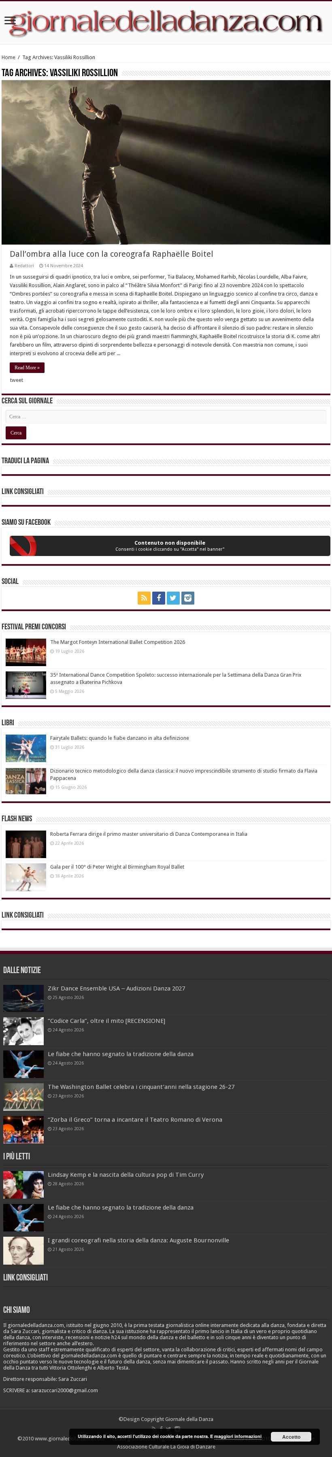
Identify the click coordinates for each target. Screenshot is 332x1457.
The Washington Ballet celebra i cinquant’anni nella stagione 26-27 (141, 1087)
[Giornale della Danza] (166, 22)
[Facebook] (158, 598)
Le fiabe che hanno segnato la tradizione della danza (121, 1054)
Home (8, 57)
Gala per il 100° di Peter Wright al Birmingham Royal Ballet (117, 867)
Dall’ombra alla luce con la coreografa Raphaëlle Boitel (111, 254)
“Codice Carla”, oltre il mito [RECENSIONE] (106, 1021)
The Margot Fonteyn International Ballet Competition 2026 (117, 642)
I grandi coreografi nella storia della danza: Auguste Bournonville (138, 1240)
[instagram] (187, 598)
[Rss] (144, 598)
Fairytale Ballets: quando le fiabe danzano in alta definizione (119, 738)
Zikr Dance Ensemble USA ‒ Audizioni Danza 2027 (116, 988)
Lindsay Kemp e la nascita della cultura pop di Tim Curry (126, 1174)
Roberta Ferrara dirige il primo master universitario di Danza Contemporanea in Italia (148, 834)
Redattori (24, 265)
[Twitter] (173, 598)
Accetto (291, 1436)
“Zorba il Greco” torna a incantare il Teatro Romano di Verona (135, 1119)
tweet (16, 380)
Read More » (27, 368)
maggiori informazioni (238, 1436)
